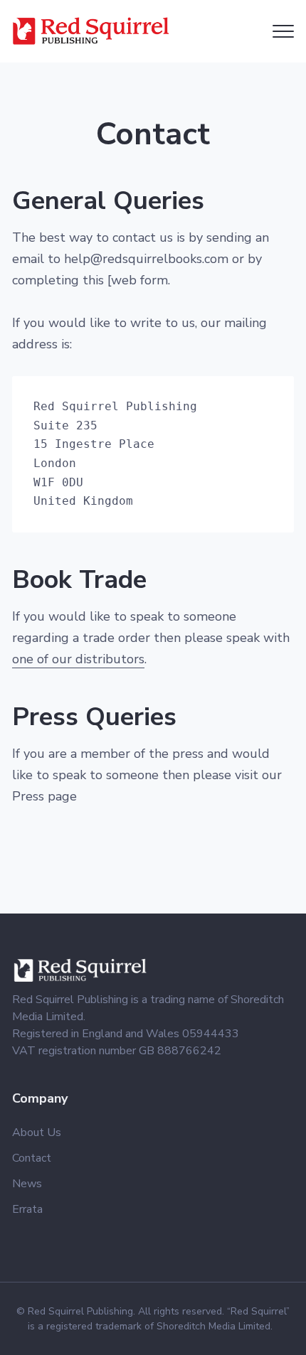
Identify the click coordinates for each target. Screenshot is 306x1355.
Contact (31, 1158)
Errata (27, 1209)
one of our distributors (78, 659)
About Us (36, 1132)
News (27, 1183)
